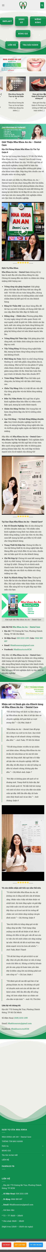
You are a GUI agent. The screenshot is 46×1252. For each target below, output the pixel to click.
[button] (3, 5)
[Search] (42, 5)
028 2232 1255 (23, 638)
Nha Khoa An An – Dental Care (26, 627)
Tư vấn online (36, 1245)
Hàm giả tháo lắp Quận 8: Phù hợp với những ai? (14, 96)
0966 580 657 (16, 1199)
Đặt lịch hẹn (20, 1245)
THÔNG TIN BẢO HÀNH (12, 1141)
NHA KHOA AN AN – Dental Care (16, 1137)
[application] (23, 231)
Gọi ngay (6, 1245)
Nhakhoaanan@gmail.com (22, 645)
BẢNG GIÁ (6, 1150)
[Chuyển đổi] (42, 1145)
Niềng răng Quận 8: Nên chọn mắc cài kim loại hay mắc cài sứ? (38, 97)
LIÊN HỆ (5, 1159)
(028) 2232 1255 (21, 1018)
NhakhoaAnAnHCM (22, 649)
